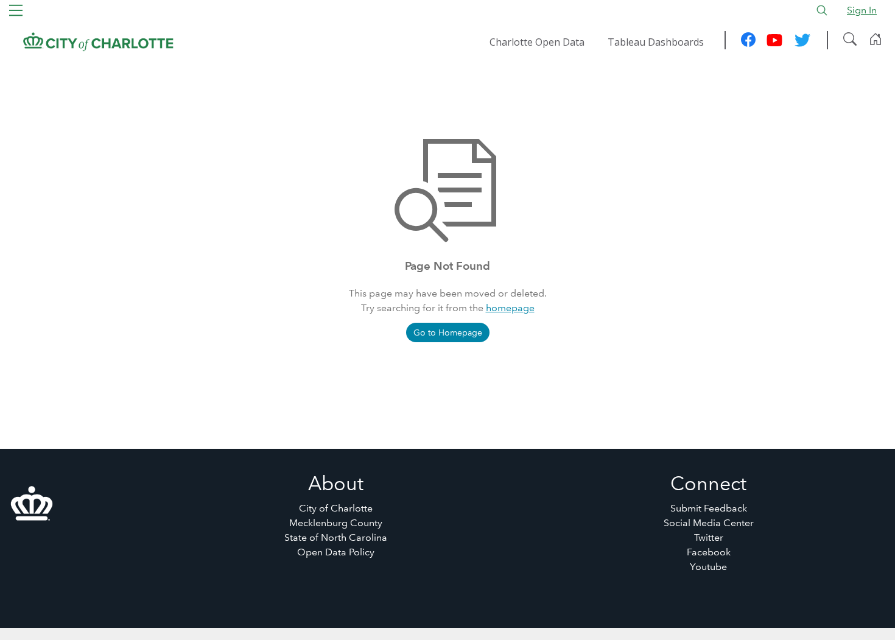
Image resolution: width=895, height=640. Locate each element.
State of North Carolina (335, 537)
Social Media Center (709, 523)
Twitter (708, 537)
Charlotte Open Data (537, 42)
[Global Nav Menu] (16, 10)
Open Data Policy (335, 552)
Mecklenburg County (335, 523)
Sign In (862, 10)
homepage (510, 308)
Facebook (709, 552)
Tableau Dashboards (656, 42)
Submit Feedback (708, 508)
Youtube (708, 566)
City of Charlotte (336, 508)
